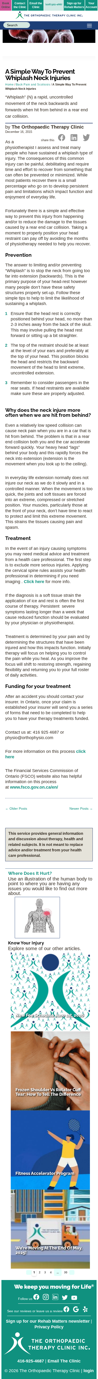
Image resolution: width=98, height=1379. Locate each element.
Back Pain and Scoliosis (33, 84)
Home (9, 84)
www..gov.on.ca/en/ (34, 787)
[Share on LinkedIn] (74, 139)
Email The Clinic (64, 1361)
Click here (34, 581)
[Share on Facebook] (61, 139)
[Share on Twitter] (86, 139)
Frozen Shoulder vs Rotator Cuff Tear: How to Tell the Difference (48, 1091)
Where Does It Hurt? (30, 873)
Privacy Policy (49, 1327)
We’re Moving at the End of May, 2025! (48, 1250)
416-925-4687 (30, 1361)
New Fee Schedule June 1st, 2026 (49, 1015)
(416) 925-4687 (53, 4)
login (88, 1370)
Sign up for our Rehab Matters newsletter (48, 1321)
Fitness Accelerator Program (44, 1173)
